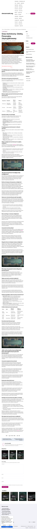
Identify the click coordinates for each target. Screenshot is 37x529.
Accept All (7, 526)
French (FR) (16, 8)
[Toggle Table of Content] (11, 67)
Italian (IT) (16, 12)
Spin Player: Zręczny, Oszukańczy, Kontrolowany (30, 69)
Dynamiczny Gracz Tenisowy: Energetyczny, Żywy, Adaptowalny (30, 72)
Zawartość (18, 3)
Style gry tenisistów (4, 31)
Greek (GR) (20, 18)
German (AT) (16, 10)
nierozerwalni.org (7, 13)
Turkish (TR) (21, 25)
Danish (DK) (16, 18)
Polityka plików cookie (32, 527)
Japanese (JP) (20, 12)
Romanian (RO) (17, 25)
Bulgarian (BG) (22, 20)
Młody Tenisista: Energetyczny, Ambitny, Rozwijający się (30, 66)
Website (3, 481)
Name (3, 474)
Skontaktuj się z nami (22, 1)
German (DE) (20, 8)
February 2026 (28, 78)
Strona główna (16, 1)
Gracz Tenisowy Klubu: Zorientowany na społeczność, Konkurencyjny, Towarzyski (30, 60)
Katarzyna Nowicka (11, 456)
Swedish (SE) (16, 16)
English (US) (22, 3)
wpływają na (14, 144)
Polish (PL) (16, 14)
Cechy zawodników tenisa (30, 49)
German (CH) (20, 10)
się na (22, 230)
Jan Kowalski (8, 443)
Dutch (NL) (19, 14)
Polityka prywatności (30, 526)
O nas (15, 3)
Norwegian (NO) (17, 20)
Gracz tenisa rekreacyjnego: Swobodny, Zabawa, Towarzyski (30, 63)
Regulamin (27, 527)
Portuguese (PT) (21, 16)
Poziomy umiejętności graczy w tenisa (30, 52)
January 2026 (28, 80)
